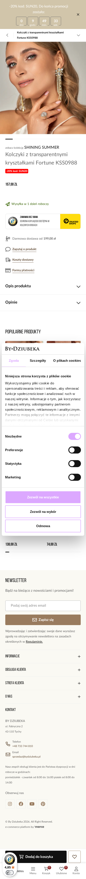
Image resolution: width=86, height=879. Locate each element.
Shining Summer (41, 148)
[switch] (74, 450)
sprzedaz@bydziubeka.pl (26, 756)
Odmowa (43, 526)
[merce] (39, 827)
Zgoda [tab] (14, 360)
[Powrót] (7, 35)
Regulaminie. (34, 641)
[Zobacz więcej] (78, 35)
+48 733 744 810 (22, 746)
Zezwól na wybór (43, 512)
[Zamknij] (78, 14)
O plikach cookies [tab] (67, 360)
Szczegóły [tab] (38, 360)
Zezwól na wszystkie (43, 497)
